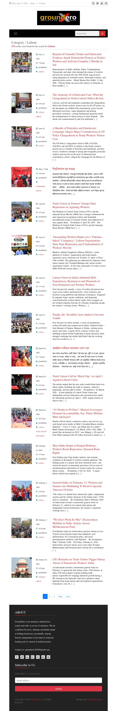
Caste (38, 431)
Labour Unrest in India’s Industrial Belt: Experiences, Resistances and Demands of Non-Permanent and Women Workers (76, 281)
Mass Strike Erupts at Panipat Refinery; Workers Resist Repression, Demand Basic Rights (76, 449)
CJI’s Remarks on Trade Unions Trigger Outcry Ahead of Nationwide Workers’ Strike (79, 561)
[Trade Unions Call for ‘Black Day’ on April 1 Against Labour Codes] (21, 384)
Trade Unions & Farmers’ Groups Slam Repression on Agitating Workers (74, 205)
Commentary (40, 186)
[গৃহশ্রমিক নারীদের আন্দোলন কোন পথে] (21, 356)
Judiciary (42, 577)
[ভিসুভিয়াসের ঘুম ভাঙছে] (21, 176)
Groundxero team (94, 699)
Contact (42, 3)
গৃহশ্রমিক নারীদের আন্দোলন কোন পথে (71, 348)
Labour (41, 71)
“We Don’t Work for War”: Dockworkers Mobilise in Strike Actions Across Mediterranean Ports (75, 523)
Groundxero (36, 699)
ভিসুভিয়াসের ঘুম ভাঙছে (64, 169)
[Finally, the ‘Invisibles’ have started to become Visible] (21, 322)
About (32, 3)
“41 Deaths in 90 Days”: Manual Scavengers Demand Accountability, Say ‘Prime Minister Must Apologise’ (78, 413)
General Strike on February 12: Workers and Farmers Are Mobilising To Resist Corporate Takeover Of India (77, 486)
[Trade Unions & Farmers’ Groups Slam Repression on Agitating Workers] (21, 211)
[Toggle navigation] (16, 33)
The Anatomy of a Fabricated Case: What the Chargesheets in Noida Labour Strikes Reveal (78, 96)
